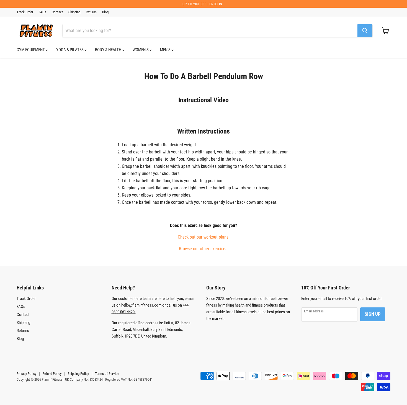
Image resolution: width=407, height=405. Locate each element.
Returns (91, 12)
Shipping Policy (78, 374)
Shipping (74, 12)
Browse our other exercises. (203, 248)
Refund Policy (51, 374)
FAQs (42, 12)
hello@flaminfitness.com (141, 305)
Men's (165, 49)
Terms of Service (107, 374)
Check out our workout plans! (204, 237)
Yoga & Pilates (70, 49)
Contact (57, 12)
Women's (141, 49)
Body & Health (108, 49)
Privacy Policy (26, 374)
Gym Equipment (31, 49)
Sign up (373, 314)
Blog (105, 12)
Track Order (25, 12)
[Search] (364, 30)
